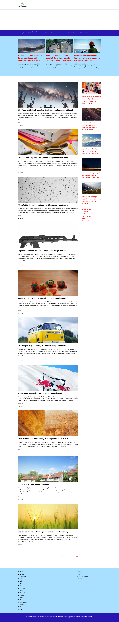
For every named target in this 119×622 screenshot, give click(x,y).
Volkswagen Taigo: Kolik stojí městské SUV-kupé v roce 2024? (43, 346)
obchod (19, 122)
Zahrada (21, 34)
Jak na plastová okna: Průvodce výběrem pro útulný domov (42, 298)
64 (62, 556)
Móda (61, 32)
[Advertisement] (59, 19)
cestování (20, 544)
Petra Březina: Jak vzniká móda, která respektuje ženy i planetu (43, 439)
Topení (96, 32)
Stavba (82, 32)
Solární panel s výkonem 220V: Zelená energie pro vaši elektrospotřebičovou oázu (30, 58)
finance (19, 170)
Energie (50, 32)
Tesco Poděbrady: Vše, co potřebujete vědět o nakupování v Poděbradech (91, 175)
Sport (77, 32)
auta (19, 358)
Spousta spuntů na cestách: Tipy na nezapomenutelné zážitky (43, 532)
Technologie (88, 32)
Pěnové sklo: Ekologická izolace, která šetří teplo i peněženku (43, 205)
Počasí (72, 32)
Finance (56, 32)
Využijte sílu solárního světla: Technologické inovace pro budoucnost (90, 151)
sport (19, 263)
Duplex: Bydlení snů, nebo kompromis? (33, 484)
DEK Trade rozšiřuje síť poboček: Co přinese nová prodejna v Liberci (45, 110)
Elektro (45, 32)
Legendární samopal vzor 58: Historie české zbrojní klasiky (41, 251)
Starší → (75, 556)
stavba (47, 70)
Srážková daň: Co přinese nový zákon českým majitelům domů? (43, 158)
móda (19, 449)
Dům (40, 32)
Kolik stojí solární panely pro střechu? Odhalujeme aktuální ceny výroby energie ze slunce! (58, 58)
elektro (19, 70)
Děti (36, 32)
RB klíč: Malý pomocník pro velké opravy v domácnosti (40, 393)
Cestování (31, 32)
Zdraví (26, 34)
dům (75, 70)
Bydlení (25, 32)
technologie (20, 403)
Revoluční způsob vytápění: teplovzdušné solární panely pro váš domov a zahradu (87, 58)
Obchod (66, 32)
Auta (20, 32)
